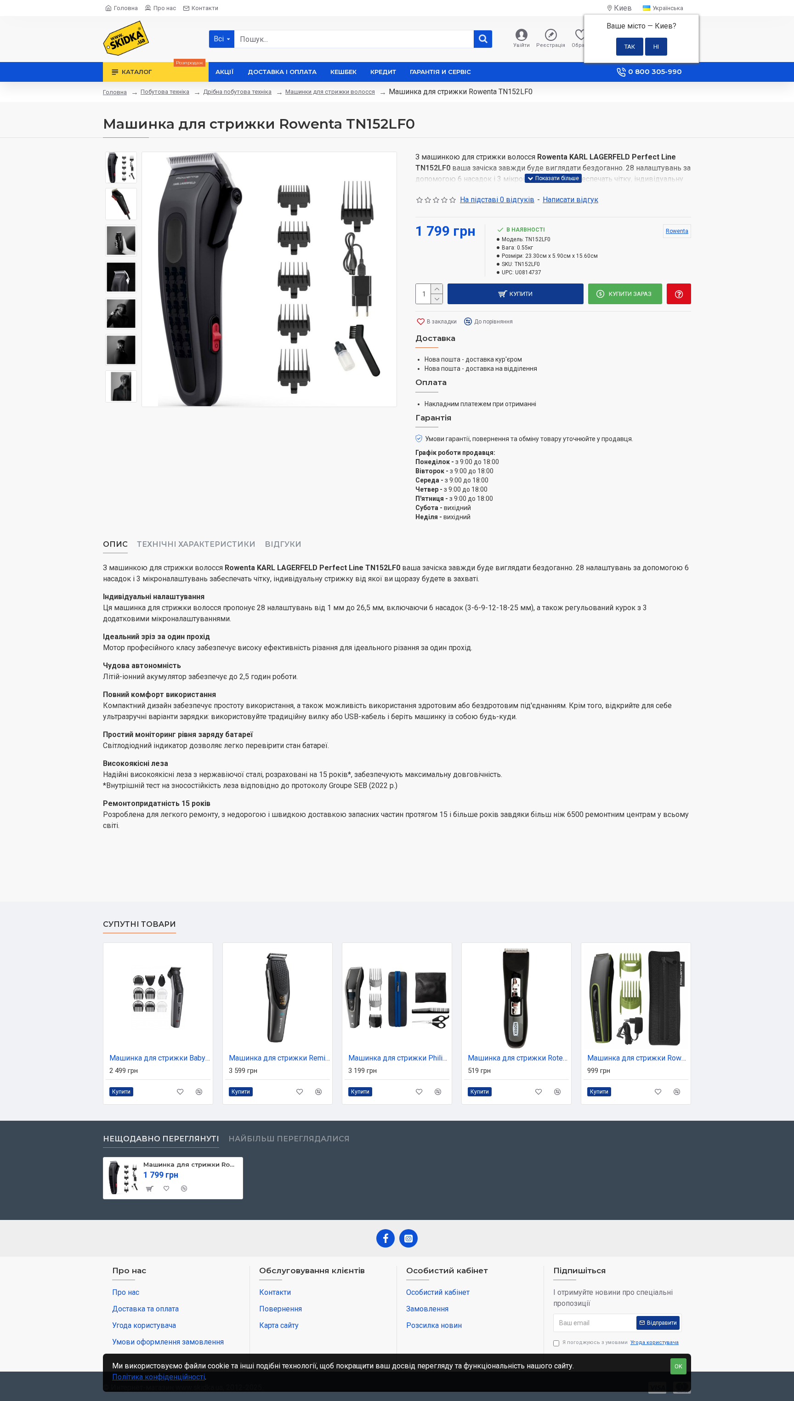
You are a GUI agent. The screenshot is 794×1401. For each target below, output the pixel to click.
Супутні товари (139, 924)
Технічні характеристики (196, 544)
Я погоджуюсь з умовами (620, 1342)
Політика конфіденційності (158, 1377)
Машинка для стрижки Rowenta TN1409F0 (637, 1058)
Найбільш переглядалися (289, 1138)
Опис (115, 544)
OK (678, 1366)
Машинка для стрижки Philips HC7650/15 (398, 1058)
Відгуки (283, 544)
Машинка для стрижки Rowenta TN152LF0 (191, 1164)
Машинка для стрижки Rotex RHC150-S (518, 1058)
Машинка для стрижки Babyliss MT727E (159, 1058)
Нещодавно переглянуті (161, 1138)
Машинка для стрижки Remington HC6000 (279, 1058)
